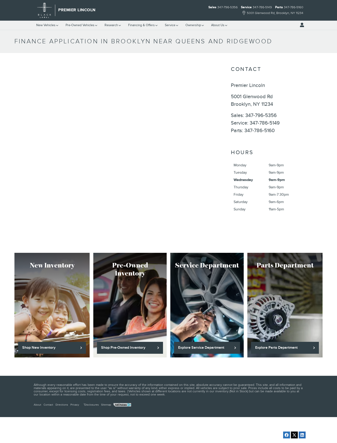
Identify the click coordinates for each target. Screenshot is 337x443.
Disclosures (91, 405)
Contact (48, 404)
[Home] (44, 10)
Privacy (74, 404)
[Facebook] (286, 435)
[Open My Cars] (301, 25)
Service (170, 25)
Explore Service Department (201, 347)
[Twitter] (294, 435)
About (37, 404)
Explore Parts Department (276, 347)
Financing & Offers (141, 25)
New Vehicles (45, 25)
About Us (217, 25)
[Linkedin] (302, 435)
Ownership (193, 25)
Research (111, 25)
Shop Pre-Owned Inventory (123, 347)
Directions (61, 404)
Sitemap (106, 404)
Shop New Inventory (38, 347)
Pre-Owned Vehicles (80, 25)
